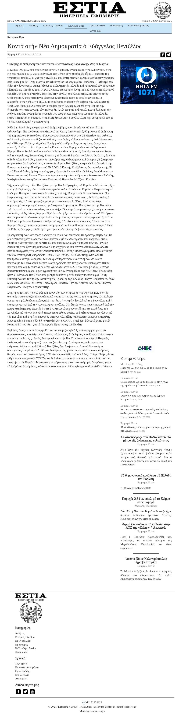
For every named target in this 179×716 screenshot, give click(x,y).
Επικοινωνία (22, 674)
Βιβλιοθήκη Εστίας (138, 25)
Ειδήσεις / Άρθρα (53, 25)
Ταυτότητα (21, 663)
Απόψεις (33, 25)
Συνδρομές (96, 30)
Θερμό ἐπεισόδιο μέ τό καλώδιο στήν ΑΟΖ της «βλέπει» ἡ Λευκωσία (146, 525)
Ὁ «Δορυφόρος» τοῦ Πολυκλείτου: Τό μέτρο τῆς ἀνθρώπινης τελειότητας (146, 438)
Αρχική (19, 25)
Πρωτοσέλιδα (97, 25)
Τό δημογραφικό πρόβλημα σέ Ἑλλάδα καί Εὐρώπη (146, 477)
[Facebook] (163, 54)
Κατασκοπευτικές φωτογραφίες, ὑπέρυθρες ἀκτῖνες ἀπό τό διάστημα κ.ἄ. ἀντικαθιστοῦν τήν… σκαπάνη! (144, 413)
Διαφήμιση (21, 678)
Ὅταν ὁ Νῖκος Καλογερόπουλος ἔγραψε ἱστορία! (146, 560)
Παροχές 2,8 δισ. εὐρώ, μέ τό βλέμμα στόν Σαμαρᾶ (146, 500)
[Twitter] (169, 54)
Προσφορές (116, 25)
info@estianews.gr (126, 706)
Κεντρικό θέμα (76, 25)
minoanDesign (97, 711)
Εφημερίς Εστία (15, 54)
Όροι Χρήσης (22, 671)
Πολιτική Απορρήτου (27, 667)
